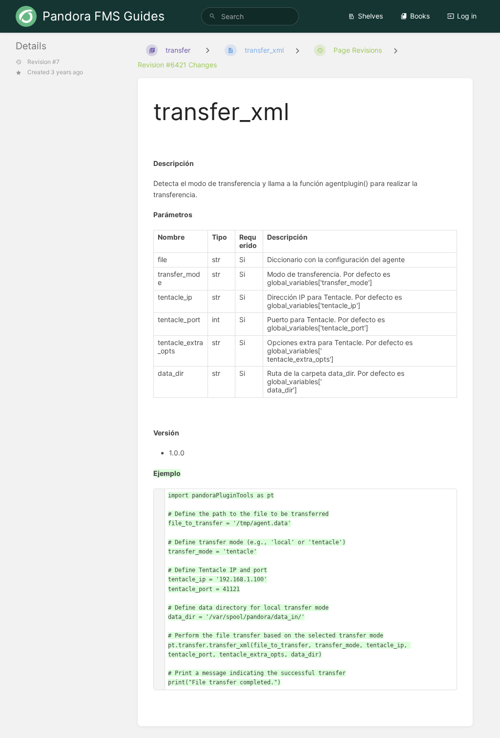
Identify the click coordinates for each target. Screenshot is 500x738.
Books (420, 16)
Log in (467, 16)
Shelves (370, 16)
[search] (250, 16)
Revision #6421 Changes (177, 65)
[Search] (212, 16)
